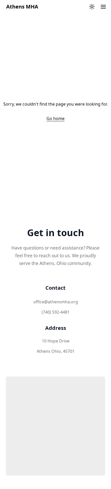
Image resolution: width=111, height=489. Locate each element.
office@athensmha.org (55, 302)
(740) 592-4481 (56, 312)
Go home (55, 118)
